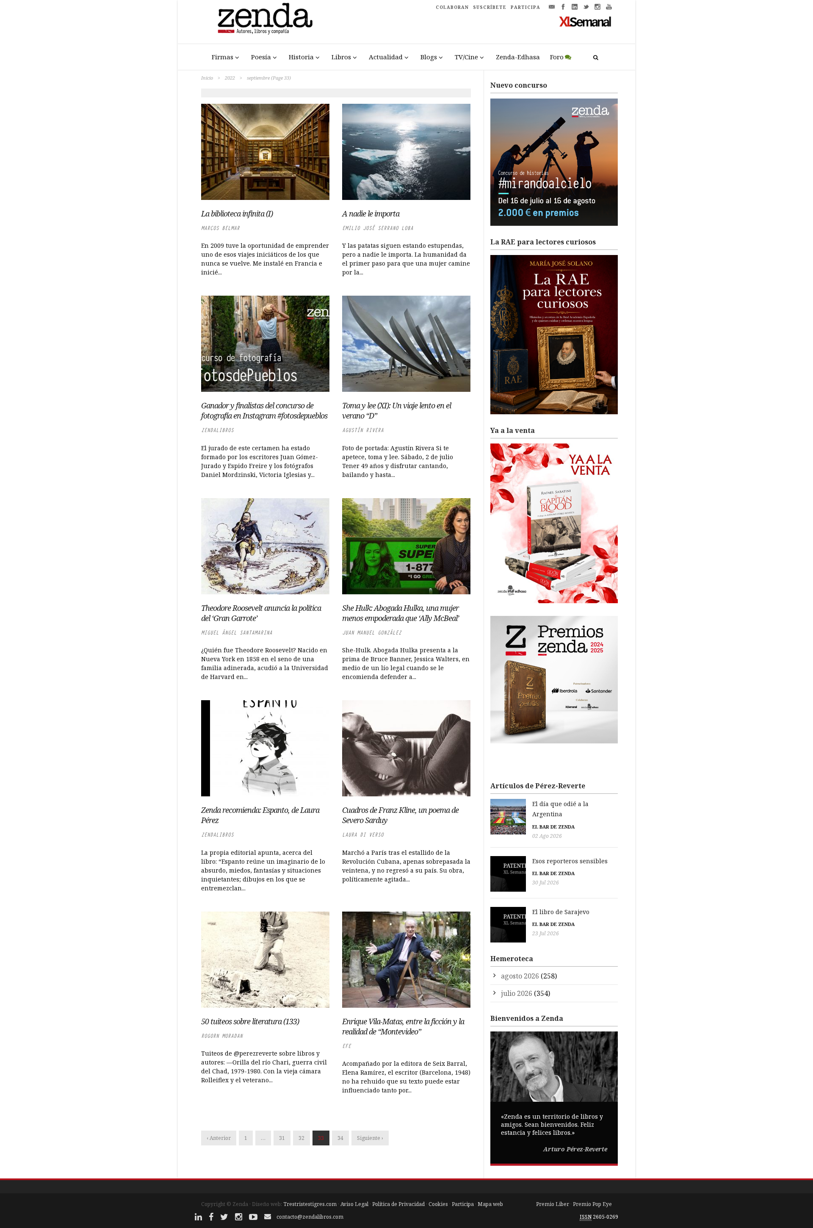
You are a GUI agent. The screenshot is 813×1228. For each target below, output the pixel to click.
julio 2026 (516, 993)
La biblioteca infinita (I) (237, 213)
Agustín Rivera (363, 430)
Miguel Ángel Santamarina (236, 632)
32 (301, 1138)
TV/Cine (466, 57)
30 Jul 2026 (545, 882)
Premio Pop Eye (592, 1204)
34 (340, 1138)
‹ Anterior (219, 1138)
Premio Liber (552, 1204)
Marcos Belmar (220, 228)
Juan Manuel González (371, 632)
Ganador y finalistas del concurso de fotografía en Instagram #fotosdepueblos (264, 410)
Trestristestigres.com (310, 1204)
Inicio (207, 78)
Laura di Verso (363, 834)
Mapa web (490, 1204)
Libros (341, 57)
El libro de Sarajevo (560, 912)
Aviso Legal (354, 1204)
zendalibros (217, 430)
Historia (301, 57)
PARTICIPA (525, 7)
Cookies (438, 1204)
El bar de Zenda (553, 826)
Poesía (261, 57)
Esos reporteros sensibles (570, 861)
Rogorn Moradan (222, 1036)
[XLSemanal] (585, 21)
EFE (346, 1046)
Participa (463, 1204)
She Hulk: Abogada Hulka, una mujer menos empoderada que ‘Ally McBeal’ (400, 613)
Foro (557, 57)
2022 (230, 78)
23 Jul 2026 (545, 933)
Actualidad (386, 57)
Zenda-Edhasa (518, 57)
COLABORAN (452, 7)
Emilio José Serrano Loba (377, 228)
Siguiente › (370, 1138)
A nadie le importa (370, 213)
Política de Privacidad (398, 1204)
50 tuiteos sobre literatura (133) (250, 1021)
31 (282, 1138)
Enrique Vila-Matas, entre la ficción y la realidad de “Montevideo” (403, 1026)
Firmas (222, 57)
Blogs (428, 57)
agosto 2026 (520, 976)
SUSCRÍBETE (489, 7)
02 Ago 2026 (547, 836)
